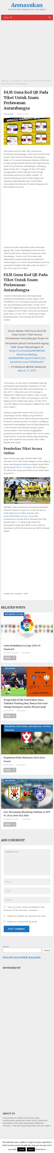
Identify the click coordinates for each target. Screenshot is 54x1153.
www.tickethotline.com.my (15, 516)
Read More (40, 1149)
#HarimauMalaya (27, 354)
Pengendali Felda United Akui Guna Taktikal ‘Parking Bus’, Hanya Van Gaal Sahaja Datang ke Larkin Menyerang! (26, 703)
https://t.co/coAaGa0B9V (23, 350)
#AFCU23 (39, 358)
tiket (34, 163)
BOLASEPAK (16, 80)
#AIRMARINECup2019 (21, 358)
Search (6, 946)
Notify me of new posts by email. (22, 921)
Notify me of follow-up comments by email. (26, 916)
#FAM (41, 350)
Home (6, 80)
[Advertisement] (27, 52)
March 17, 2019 (27, 370)
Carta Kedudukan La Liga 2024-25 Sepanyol (22, 647)
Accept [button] (21, 1149)
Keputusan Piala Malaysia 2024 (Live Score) (24, 759)
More (8, 658)
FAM (26, 593)
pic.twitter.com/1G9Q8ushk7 (27, 362)
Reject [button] (30, 1149)
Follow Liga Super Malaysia (21, 957)
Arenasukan (27, 5)
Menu (6, 17)
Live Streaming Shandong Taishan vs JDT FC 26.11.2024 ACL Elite (27, 814)
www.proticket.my (22, 464)
